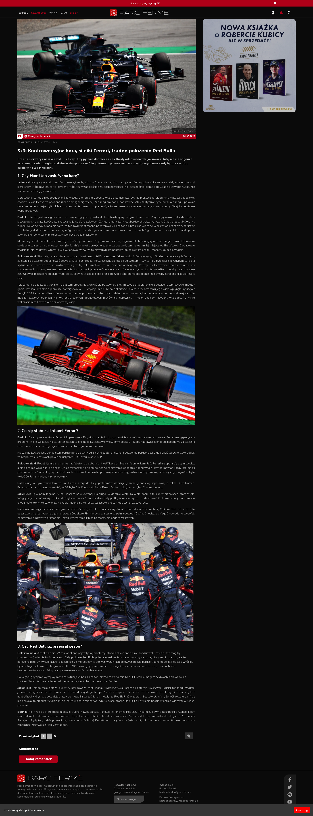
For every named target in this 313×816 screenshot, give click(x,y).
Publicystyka (43, 142)
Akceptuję (301, 810)
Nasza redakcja (126, 799)
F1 (19, 136)
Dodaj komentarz (38, 759)
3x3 (55, 142)
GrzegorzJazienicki (39, 136)
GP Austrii (27, 142)
